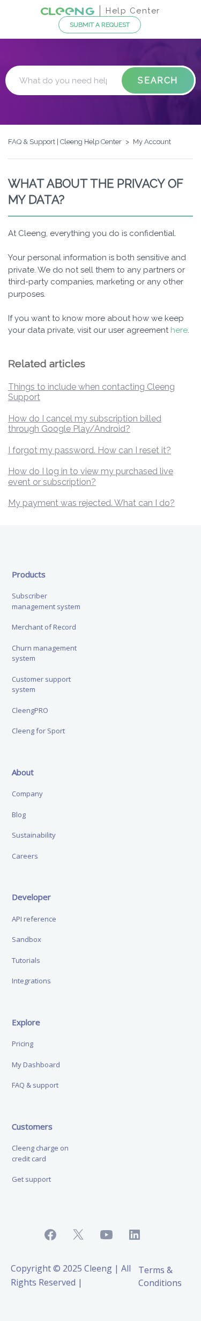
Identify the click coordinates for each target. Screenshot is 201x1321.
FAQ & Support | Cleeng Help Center (65, 142)
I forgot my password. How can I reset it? (89, 450)
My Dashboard (36, 1064)
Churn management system (44, 653)
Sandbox (26, 939)
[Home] (67, 10)
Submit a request (100, 24)
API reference (34, 919)
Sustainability (34, 835)
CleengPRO (30, 710)
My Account (152, 142)
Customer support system (41, 684)
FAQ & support (35, 1085)
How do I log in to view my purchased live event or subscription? (90, 476)
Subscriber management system (46, 601)
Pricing (22, 1043)
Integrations (31, 981)
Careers (25, 856)
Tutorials (26, 960)
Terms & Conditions (160, 1276)
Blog (19, 814)
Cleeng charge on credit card (40, 1153)
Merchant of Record (44, 627)
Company (27, 793)
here (179, 330)
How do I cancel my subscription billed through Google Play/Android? (84, 423)
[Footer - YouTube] (115, 1234)
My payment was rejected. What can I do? (91, 503)
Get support (31, 1179)
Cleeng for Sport (38, 731)
